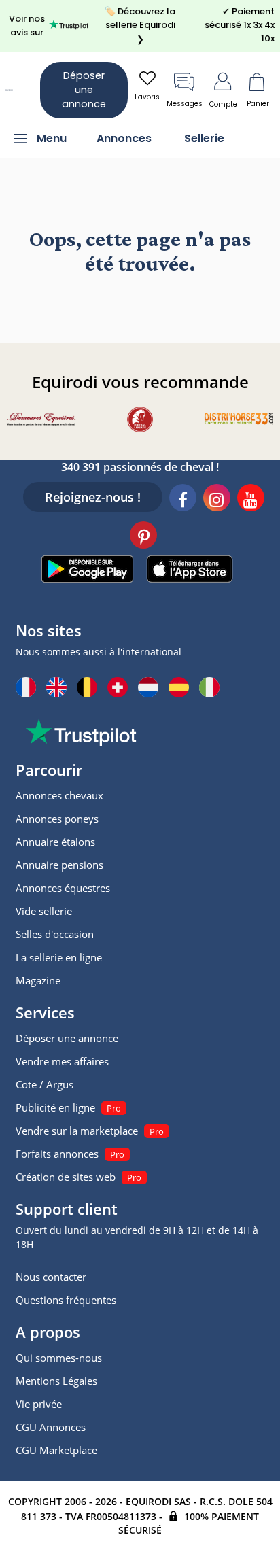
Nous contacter (51, 1277)
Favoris (147, 97)
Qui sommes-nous (59, 1357)
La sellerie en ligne (59, 957)
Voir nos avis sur (27, 25)
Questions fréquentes (66, 1300)
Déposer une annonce (84, 90)
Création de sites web (66, 1177)
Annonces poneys (57, 818)
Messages (185, 104)
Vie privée (39, 1404)
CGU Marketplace (56, 1450)
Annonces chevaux (59, 795)
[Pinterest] (143, 537)
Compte (223, 104)
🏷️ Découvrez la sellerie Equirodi (140, 25)
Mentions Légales (56, 1381)
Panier (258, 104)
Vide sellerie (44, 911)
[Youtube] (250, 499)
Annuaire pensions (59, 865)
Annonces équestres (63, 888)
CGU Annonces (51, 1427)
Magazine (38, 980)
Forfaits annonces (57, 1153)
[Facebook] (182, 499)
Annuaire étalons (55, 841)
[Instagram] (216, 499)
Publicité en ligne (55, 1107)
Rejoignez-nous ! (93, 497)
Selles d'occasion (55, 934)
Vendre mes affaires (62, 1061)
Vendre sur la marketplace (77, 1130)
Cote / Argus (44, 1084)
